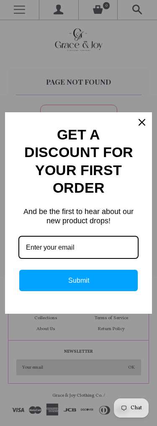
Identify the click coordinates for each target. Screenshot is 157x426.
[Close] (142, 122)
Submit (78, 280)
